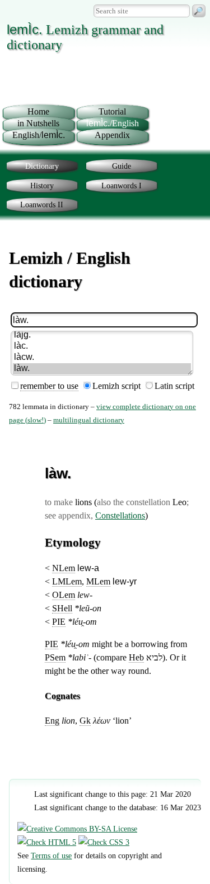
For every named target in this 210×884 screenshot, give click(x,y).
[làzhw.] (101, 357)
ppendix (112, 135)
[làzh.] (101, 346)
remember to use (49, 386)
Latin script (174, 386)
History (42, 185)
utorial (112, 111)
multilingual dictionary (88, 420)
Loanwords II (41, 204)
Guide (121, 165)
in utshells (38, 123)
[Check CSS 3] (103, 842)
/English (112, 123)
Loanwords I (121, 185)
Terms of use (51, 855)
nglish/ (38, 135)
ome (38, 111)
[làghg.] (101, 335)
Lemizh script (116, 386)
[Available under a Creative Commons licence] (77, 828)
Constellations (120, 515)
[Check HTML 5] (46, 842)
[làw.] (101, 368)
